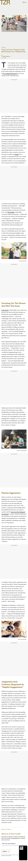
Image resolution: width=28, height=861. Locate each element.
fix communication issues (10, 73)
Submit (5, 851)
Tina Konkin (10, 212)
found (16, 154)
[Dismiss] (25, 847)
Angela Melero (6, 56)
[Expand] (20, 847)
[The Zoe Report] (5, 2)
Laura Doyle (5, 310)
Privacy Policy (8, 855)
